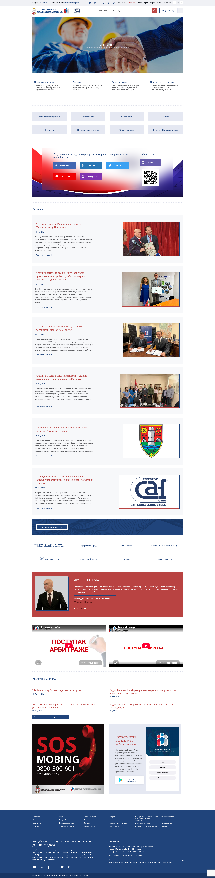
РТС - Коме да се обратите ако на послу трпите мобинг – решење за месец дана (64, 706)
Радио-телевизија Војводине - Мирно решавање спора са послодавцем (142, 706)
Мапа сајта (121, 3)
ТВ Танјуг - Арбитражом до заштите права (56, 690)
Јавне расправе (166, 823)
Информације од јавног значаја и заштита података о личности (146, 818)
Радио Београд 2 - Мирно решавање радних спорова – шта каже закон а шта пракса (143, 691)
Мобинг (87, 823)
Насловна (36, 817)
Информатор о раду (142, 823)
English (146, 3)
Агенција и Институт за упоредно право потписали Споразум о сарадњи (59, 328)
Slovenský (167, 3)
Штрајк (112, 817)
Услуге (61, 817)
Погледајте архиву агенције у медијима (50, 717)
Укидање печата (90, 820)
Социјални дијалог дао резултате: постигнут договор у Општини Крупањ (61, 429)
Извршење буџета (167, 817)
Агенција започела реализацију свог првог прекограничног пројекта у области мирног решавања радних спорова (60, 276)
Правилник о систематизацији (146, 826)
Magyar (152, 3)
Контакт (164, 826)
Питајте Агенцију (65, 820)
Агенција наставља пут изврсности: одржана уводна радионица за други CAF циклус (61, 377)
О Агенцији (37, 826)
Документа (37, 823)
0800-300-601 (55, 768)
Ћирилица (131, 3)
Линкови (164, 820)
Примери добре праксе (118, 823)
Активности (37, 820)
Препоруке (114, 820)
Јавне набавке (115, 826)
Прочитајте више (43, 255)
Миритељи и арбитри (66, 826)
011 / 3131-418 (138, 852)
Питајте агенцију (168, 11)
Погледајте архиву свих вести (52, 527)
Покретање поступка (66, 823)
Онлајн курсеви (89, 826)
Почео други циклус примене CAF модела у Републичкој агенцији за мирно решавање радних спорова (64, 480)
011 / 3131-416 (43, 3)
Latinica (139, 3)
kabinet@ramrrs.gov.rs (71, 3)
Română (159, 3)
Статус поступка (90, 817)
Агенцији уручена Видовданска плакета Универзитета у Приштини (59, 225)
